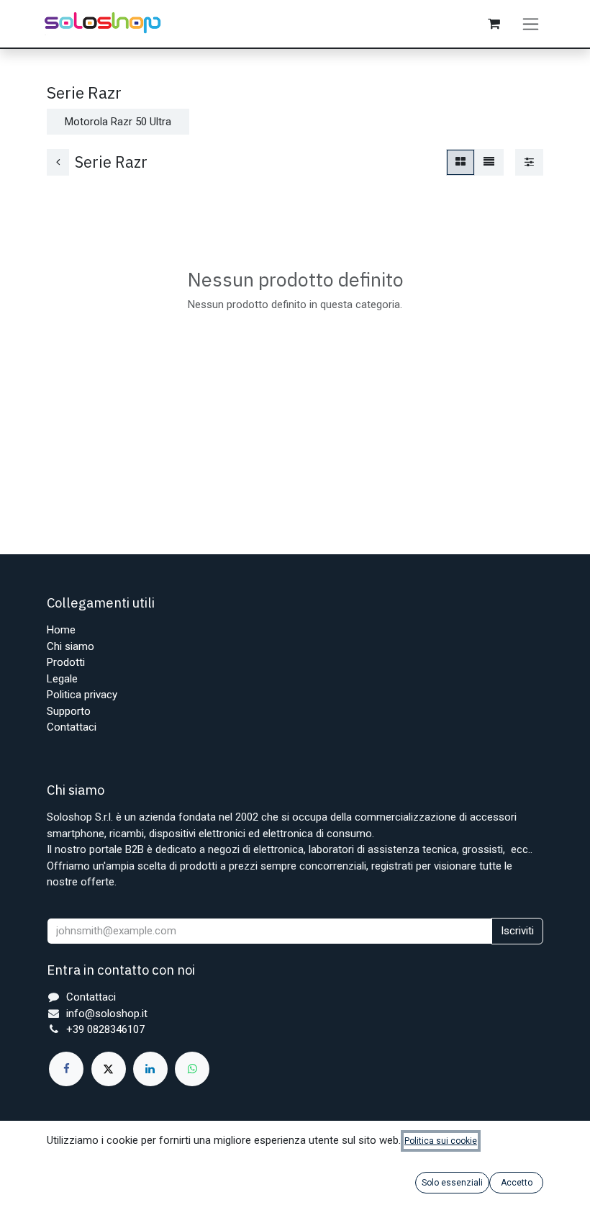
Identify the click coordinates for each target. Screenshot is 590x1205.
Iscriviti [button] (517, 930)
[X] (108, 1069)
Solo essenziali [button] (452, 1183)
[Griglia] (460, 162)
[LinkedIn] (150, 1069)
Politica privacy (82, 694)
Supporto (69, 711)
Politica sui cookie (440, 1141)
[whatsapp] (192, 1069)
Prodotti (66, 662)
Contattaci (71, 727)
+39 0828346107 (105, 1029)
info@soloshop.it (107, 1013)
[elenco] (489, 162)
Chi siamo (70, 646)
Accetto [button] (516, 1183)
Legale (62, 678)
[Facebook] (66, 1069)
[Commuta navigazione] (530, 24)
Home (61, 629)
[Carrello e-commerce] (493, 24)
